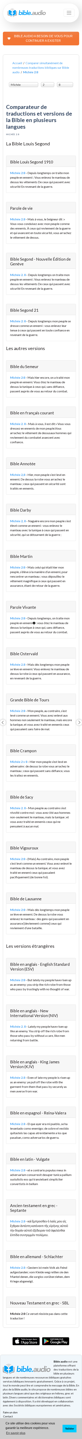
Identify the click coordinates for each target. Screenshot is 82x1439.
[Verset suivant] (79, 722)
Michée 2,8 (17, 474)
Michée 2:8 (17, 173)
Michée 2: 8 (18, 321)
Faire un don (10, 1412)
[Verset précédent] (3, 722)
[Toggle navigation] (69, 13)
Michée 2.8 (17, 219)
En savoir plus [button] (15, 1433)
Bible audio (61, 1361)
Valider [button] (69, 1428)
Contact (8, 1416)
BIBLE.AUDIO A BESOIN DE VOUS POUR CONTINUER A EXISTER (43, 38)
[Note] (32, 621)
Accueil (17, 63)
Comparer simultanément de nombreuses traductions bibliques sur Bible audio (40, 67)
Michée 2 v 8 (18, 761)
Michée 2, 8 (18, 521)
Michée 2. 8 (18, 275)
